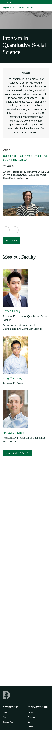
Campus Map (8, 722)
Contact (5, 712)
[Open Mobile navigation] (48, 7)
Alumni (30, 727)
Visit (4, 717)
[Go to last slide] (6, 229)
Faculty (30, 712)
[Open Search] (45, 8)
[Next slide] (15, 229)
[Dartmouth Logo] (7, 2)
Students (31, 717)
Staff (29, 722)
